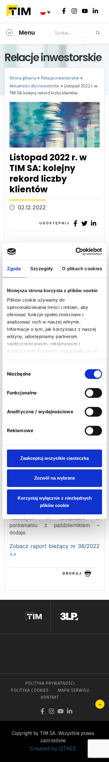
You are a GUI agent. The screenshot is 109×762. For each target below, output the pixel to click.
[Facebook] (64, 11)
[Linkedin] (95, 11)
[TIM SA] (20, 10)
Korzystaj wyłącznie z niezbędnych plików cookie (55, 501)
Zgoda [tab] (14, 268)
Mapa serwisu (73, 690)
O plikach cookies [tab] (82, 268)
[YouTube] (85, 11)
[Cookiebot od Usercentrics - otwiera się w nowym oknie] (77, 251)
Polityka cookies (30, 690)
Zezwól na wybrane (54, 478)
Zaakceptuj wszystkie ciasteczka (54, 458)
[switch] (93, 393)
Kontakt (50, 697)
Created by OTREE (53, 748)
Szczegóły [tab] (41, 268)
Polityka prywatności (50, 683)
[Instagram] (74, 11)
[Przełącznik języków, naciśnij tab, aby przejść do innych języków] (46, 12)
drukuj (72, 573)
